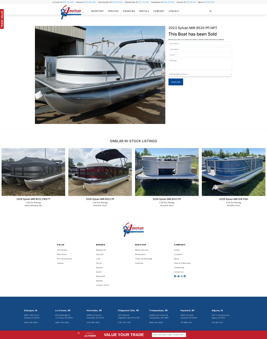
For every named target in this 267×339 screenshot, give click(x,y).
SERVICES (113, 11)
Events (177, 250)
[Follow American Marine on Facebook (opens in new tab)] (175, 276)
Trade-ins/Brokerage (143, 259)
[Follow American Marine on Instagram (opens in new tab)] (182, 276)
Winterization (140, 254)
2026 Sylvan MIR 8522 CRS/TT (33, 199)
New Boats (61, 254)
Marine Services (141, 250)
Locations (178, 254)
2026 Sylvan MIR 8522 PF (100, 199)
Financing (139, 263)
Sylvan (99, 263)
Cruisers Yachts (102, 285)
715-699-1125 (186, 322)
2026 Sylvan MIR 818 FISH (233, 199)
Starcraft (99, 254)
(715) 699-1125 (191, 2)
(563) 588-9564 (90, 2)
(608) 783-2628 (68, 2)
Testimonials (179, 267)
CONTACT (174, 11)
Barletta (99, 281)
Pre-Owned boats (64, 259)
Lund (98, 259)
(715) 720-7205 (143, 2)
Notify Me (175, 82)
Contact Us (178, 272)
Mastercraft (101, 250)
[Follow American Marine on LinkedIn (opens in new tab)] (185, 276)
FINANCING (129, 11)
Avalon (99, 272)
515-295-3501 (209, 2)
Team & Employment (182, 263)
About (176, 259)
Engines (60, 263)
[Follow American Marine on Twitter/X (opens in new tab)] (178, 276)
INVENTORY (97, 11)
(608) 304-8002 (168, 2)
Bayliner (99, 267)
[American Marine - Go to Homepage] (70, 12)
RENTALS (144, 11)
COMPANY (158, 11)
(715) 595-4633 (117, 2)
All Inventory (62, 250)
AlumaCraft (100, 276)
